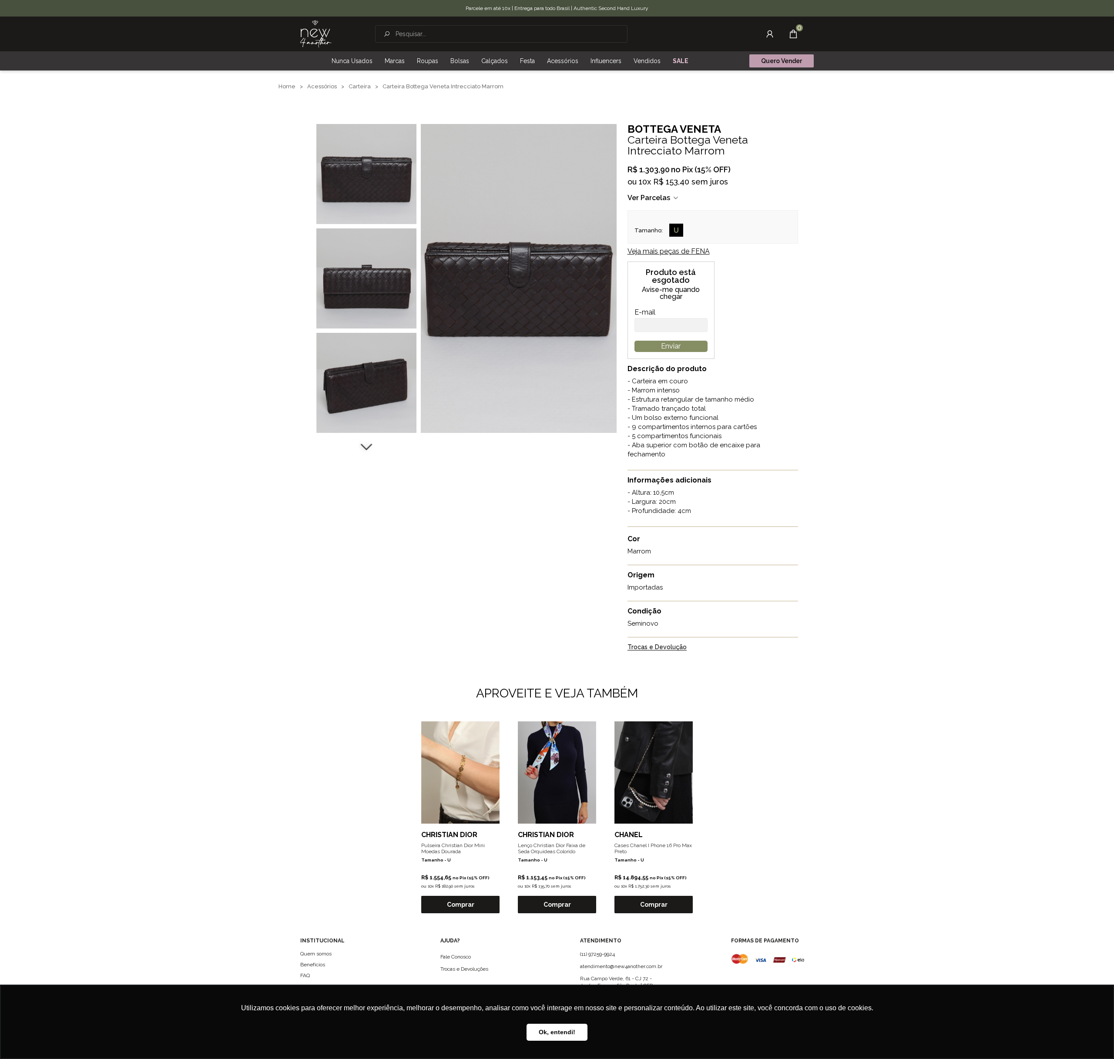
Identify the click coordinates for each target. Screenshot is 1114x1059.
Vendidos (647, 60)
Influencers (606, 60)
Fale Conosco (455, 957)
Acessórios (562, 60)
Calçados (494, 60)
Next (366, 446)
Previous (366, 113)
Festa (527, 60)
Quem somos (316, 954)
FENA (668, 251)
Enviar (671, 346)
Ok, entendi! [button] (557, 1032)
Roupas (427, 60)
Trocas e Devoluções (464, 969)
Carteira (360, 86)
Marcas (395, 60)
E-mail (644, 312)
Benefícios (312, 965)
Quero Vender (781, 60)
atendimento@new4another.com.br (621, 966)
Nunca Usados (352, 60)
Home (286, 86)
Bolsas (459, 60)
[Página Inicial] (316, 34)
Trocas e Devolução (657, 647)
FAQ (305, 975)
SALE (680, 60)
